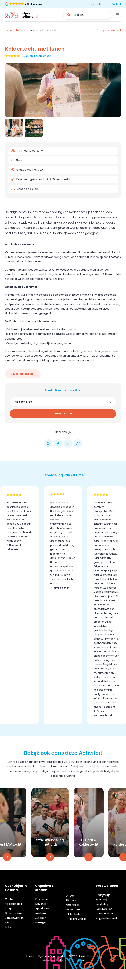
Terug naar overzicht (109, 30)
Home (8, 30)
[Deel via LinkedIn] (68, 443)
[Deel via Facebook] (58, 443)
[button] (24, 4)
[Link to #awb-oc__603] (117, 15)
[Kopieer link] (78, 443)
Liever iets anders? (22, 374)
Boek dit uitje (63, 413)
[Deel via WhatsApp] (48, 443)
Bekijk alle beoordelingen (37, 56)
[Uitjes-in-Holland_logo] (21, 13)
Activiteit (21, 30)
